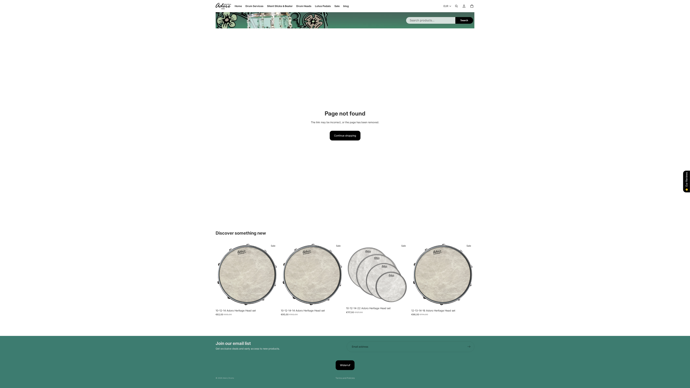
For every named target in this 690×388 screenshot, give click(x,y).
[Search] (456, 6)
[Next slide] (403, 273)
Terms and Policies (345, 378)
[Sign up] (469, 346)
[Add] (273, 301)
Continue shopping (345, 135)
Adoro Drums (228, 378)
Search (464, 20)
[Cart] (472, 6)
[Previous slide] (351, 273)
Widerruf (345, 365)
